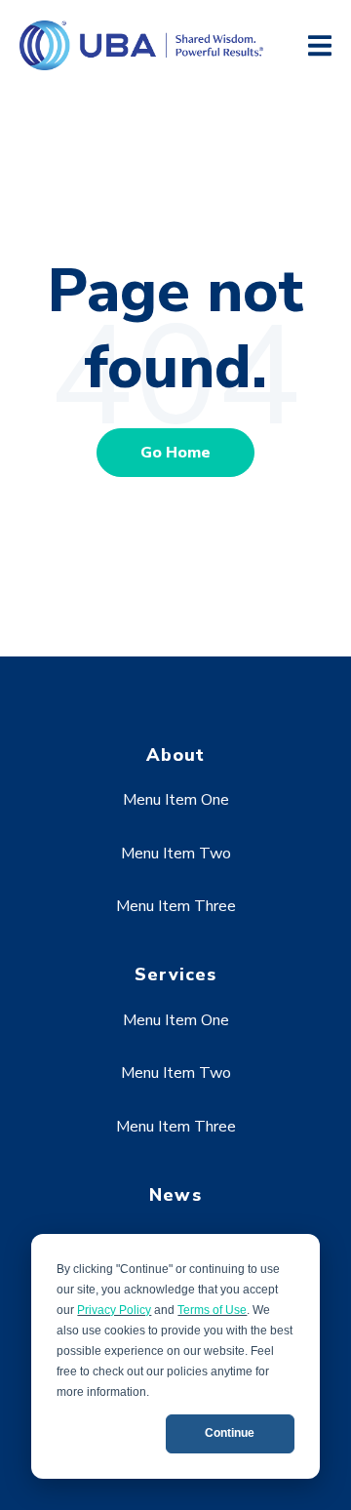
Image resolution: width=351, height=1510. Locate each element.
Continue (229, 1433)
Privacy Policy (114, 1310)
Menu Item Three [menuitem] (176, 906)
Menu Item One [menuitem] (176, 800)
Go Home (175, 452)
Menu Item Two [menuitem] (176, 853)
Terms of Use (212, 1310)
